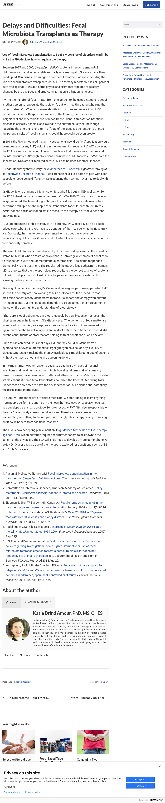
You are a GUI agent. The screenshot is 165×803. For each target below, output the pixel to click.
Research (127, 142)
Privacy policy (32, 792)
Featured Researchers (133, 105)
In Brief (104, 681)
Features (127, 113)
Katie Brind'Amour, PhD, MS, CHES (46, 41)
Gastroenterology (22, 681)
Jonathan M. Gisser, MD (65, 169)
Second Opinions (131, 149)
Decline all (140, 785)
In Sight (126, 127)
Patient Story (128, 134)
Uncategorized (129, 156)
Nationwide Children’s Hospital (24, 173)
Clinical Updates (130, 98)
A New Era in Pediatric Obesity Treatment (141, 45)
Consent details (12, 792)
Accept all (140, 779)
